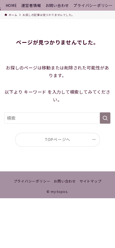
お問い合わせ (65, 181)
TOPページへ (57, 139)
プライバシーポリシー (32, 181)
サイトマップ (90, 181)
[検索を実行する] (105, 118)
